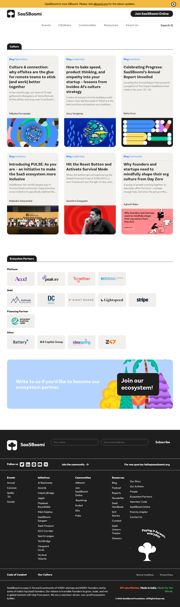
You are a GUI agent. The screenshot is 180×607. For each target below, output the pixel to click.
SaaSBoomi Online (140, 506)
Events (46, 25)
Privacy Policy (166, 574)
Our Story (135, 481)
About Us (132, 25)
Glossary (117, 538)
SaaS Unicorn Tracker (116, 529)
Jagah (41, 498)
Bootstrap (81, 500)
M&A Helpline (45, 512)
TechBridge (44, 541)
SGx (77, 510)
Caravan (12, 487)
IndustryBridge (46, 493)
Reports (116, 493)
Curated (116, 520)
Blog (114, 482)
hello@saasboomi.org (157, 464)
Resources (111, 25)
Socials (11, 501)
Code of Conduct (17, 574)
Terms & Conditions (145, 574)
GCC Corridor (45, 530)
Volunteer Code (138, 501)
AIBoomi (80, 482)
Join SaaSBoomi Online (152, 14)
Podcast (116, 487)
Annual (11, 482)
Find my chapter (139, 512)
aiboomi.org (101, 4)
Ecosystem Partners (141, 496)
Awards (42, 487)
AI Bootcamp (45, 482)
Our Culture (45, 574)
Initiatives (64, 25)
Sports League (46, 536)
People (134, 491)
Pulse (78, 515)
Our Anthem (137, 486)
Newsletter (118, 498)
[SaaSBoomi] (24, 14)
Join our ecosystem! (137, 384)
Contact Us (136, 517)
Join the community (73, 464)
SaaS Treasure (46, 525)
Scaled (79, 505)
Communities (87, 25)
